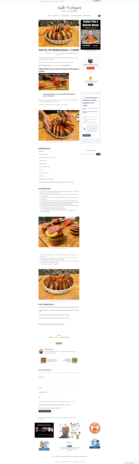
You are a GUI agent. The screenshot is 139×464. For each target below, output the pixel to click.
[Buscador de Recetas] (94, 428)
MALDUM (56, 337)
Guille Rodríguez (69, 7)
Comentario (41, 377)
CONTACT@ (62, 1)
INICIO (49, 15)
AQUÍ (63, 324)
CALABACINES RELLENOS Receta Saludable (67, 360)
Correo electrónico (43, 392)
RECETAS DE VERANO (65, 15)
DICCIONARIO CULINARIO (55, 1)
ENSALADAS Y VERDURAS (66, 53)
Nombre (40, 387)
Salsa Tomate (47, 166)
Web (39, 396)
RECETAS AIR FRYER (87, 15)
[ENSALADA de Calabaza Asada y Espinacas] (43, 360)
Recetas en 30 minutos (76, 15)
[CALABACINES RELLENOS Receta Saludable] (74, 360)
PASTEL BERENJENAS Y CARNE (64, 337)
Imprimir (59, 343)
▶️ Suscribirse (91, 68)
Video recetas (56, 15)
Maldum (67, 318)
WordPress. (64, 461)
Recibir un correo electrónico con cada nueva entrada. (50, 408)
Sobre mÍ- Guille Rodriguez (44, 1)
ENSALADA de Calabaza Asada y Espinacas (52, 360)
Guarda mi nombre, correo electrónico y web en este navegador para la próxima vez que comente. (57, 401)
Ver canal (90, 84)
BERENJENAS (51, 337)
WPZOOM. (83, 461)
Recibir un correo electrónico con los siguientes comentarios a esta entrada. (55, 404)
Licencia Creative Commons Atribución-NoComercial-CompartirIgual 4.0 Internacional (70, 449)
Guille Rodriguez (48, 53)
